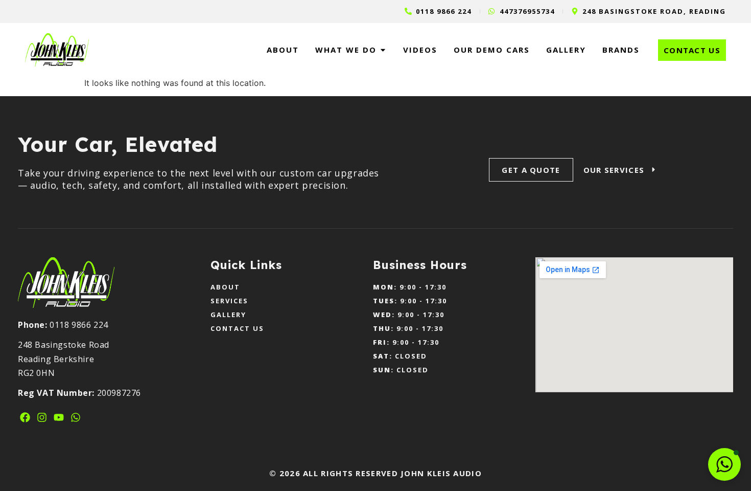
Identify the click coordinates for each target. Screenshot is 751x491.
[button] (724, 464)
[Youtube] (59, 417)
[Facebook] (25, 417)
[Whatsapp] (75, 417)
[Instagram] (42, 417)
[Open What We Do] (383, 50)
